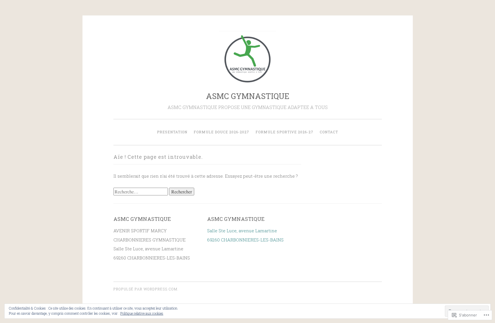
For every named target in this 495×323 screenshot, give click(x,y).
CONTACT (329, 132)
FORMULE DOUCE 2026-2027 (221, 132)
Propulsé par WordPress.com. (145, 289)
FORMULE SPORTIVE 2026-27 (284, 132)
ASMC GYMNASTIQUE (247, 96)
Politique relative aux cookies (141, 313)
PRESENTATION (172, 132)
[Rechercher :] (141, 192)
